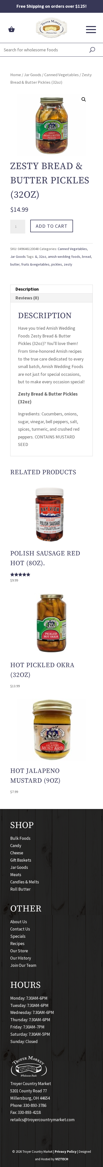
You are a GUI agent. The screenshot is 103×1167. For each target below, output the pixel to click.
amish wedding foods (64, 256)
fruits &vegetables (35, 264)
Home (15, 74)
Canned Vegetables (61, 74)
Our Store (19, 951)
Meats (15, 874)
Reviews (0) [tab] (27, 298)
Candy (15, 845)
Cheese (16, 853)
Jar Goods (32, 74)
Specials (18, 936)
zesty (68, 264)
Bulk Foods (20, 838)
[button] (83, 99)
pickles (56, 264)
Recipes (17, 943)
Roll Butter (20, 889)
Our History (20, 958)
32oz (42, 256)
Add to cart (52, 226)
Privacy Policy (65, 1151)
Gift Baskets (20, 860)
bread (86, 256)
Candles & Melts (24, 882)
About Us (18, 921)
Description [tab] (27, 289)
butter (15, 264)
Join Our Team (23, 965)
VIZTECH (61, 1159)
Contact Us (20, 929)
